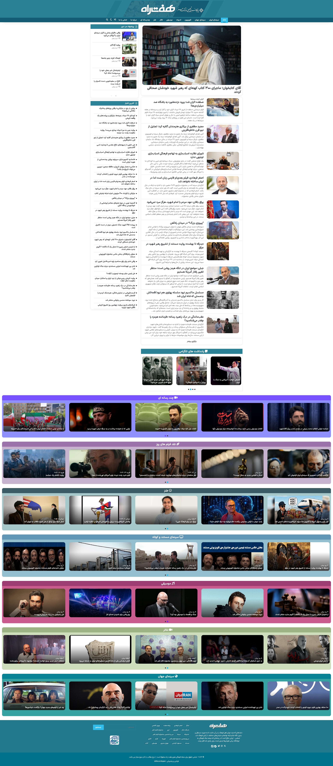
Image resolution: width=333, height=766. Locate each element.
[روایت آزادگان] (226, 370)
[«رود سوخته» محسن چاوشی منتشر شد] (232, 603)
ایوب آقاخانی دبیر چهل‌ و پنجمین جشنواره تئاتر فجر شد (175, 661)
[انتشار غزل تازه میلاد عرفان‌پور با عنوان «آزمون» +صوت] (166, 417)
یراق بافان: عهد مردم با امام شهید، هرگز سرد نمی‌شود (175, 202)
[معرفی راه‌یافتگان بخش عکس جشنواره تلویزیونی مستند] (232, 556)
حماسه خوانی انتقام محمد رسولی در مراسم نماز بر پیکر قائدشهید (303, 428)
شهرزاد (164, 739)
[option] (226, 370)
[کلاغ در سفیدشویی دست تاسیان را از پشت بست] (129, 84)
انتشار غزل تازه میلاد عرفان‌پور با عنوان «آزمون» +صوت (175, 428)
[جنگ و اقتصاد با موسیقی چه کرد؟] (166, 603)
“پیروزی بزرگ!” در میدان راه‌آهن (187, 223)
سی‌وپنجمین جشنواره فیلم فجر (179, 739)
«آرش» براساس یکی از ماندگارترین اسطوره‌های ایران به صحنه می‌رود (104, 661)
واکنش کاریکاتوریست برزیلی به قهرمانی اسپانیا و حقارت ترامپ (107, 521)
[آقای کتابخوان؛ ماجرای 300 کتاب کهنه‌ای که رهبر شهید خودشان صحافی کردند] (191, 55)
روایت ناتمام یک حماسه (55, 475)
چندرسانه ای (145, 20)
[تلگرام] (218, 746)
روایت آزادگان (235, 382)
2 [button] (192, 389)
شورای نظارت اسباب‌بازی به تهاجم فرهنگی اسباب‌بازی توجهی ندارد (176, 155)
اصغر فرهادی (178, 725)
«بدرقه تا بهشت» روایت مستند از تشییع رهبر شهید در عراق (175, 246)
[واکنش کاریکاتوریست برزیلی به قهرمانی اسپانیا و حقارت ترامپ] (100, 510)
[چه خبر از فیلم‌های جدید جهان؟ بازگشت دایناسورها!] (34, 695)
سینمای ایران (214, 20)
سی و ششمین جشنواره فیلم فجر (163, 734)
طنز (154, 20)
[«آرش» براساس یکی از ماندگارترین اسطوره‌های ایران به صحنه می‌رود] (100, 649)
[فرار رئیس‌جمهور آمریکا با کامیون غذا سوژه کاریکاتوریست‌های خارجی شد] (298, 510)
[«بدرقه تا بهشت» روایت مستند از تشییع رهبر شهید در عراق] (223, 251)
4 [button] (188, 389)
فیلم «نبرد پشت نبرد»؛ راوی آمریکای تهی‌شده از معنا (111, 475)
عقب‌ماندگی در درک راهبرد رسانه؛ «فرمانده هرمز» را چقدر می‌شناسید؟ (177, 319)
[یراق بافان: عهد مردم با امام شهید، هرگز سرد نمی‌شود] (223, 209)
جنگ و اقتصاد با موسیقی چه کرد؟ (183, 614)
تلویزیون (188, 20)
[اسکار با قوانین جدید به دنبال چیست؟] (232, 463)
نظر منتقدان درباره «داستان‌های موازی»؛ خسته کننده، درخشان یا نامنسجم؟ (167, 475)
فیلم (156, 739)
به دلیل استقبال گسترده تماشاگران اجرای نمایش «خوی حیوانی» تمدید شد (234, 661)
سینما (179, 734)
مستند (187, 743)
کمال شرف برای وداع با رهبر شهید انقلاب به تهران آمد (44, 521)
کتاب (146, 743)
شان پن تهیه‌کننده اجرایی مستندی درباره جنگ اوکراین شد (240, 707)
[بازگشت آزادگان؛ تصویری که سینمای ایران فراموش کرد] (298, 463)
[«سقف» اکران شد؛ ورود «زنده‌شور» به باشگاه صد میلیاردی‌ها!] (223, 107)
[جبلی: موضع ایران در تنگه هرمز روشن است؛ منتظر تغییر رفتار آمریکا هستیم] (223, 275)
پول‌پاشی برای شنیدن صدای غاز (118, 614)
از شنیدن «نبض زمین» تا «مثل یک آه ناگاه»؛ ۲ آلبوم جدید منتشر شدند (301, 614)
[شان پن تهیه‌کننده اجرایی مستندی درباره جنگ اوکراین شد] (232, 695)
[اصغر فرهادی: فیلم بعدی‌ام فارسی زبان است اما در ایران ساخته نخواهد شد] (223, 185)
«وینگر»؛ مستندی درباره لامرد (119, 568)
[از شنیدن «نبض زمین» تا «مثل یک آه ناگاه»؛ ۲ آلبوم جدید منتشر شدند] (298, 603)
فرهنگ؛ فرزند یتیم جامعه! (196, 382)
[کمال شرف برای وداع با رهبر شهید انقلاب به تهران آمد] (34, 510)
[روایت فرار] (157, 370)
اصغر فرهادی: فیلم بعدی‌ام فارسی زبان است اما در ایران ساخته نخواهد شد (177, 180)
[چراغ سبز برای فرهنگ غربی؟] (166, 510)
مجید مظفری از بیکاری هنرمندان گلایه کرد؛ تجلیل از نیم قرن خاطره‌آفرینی (176, 128)
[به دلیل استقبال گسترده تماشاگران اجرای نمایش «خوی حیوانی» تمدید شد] (232, 649)
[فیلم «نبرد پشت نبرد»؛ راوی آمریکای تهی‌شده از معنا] (100, 463)
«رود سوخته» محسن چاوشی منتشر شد (247, 614)
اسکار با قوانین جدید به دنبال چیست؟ (247, 475)
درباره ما (134, 20)
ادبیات (178, 20)
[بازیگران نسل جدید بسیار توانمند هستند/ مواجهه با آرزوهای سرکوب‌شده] (34, 649)
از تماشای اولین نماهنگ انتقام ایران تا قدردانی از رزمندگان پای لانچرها (37, 428)
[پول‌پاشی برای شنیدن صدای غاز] (100, 603)
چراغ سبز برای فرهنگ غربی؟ (186, 521)
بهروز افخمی (156, 725)
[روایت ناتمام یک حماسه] (34, 463)
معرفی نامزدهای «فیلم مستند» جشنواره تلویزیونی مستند (43, 568)
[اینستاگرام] (221, 746)
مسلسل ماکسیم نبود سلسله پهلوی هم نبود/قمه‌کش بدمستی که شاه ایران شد (175, 294)
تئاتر (161, 20)
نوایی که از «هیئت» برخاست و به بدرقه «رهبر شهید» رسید (108, 428)
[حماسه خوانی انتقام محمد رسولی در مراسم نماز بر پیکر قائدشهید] (298, 417)
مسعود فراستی (176, 743)
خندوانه (186, 734)
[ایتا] (212, 746)
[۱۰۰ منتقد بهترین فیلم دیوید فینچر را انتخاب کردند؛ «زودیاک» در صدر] (298, 695)
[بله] (215, 746)
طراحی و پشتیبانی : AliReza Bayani (166, 761)
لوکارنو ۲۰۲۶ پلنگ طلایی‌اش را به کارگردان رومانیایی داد (109, 707)
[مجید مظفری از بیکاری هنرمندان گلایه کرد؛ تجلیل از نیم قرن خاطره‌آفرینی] (223, 134)
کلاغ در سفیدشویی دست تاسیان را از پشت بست (107, 82)
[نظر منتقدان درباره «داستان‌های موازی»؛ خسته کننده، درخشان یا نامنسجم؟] (166, 463)
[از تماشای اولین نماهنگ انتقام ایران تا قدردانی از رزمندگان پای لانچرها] (34, 417)
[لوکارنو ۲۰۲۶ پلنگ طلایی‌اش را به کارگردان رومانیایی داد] (100, 695)
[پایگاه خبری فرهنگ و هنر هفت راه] (166, 9)
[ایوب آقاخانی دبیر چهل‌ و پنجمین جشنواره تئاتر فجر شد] (166, 649)
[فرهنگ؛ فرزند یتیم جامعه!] (191, 370)
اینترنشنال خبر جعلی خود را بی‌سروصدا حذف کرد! (110, 72)
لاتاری (149, 739)
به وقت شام (185, 730)
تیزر (168, 730)
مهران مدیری (164, 743)
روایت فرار (167, 382)
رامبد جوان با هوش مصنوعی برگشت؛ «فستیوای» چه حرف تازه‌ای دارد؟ (236, 521)
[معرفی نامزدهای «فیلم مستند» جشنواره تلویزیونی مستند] (34, 556)
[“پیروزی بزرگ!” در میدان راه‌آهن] (223, 230)
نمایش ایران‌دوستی (321, 661)
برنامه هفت (166, 725)
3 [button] (190, 389)
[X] (224, 746)
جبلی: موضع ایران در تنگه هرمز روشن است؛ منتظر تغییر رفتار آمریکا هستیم (177, 270)
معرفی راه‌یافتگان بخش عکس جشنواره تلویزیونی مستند (241, 568)
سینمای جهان (200, 20)
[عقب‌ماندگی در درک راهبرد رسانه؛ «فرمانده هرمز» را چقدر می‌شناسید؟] (223, 324)
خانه (224, 20)
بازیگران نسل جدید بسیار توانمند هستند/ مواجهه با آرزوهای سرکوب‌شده (37, 661)
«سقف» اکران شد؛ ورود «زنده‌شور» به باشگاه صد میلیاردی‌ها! (178, 104)
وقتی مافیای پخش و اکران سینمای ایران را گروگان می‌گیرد (107, 34)
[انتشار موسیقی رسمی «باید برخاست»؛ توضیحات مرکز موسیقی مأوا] (232, 417)
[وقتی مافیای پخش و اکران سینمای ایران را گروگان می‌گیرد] (129, 36)
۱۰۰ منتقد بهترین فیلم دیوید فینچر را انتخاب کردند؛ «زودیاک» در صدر (302, 707)
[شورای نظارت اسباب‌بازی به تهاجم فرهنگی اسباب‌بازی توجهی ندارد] (223, 161)
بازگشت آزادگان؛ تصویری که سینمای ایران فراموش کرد (308, 475)
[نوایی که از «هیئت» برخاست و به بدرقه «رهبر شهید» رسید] (100, 417)
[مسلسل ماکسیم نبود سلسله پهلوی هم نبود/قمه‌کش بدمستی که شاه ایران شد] (223, 300)
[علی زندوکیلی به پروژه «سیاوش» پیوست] (34, 603)
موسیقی (169, 20)
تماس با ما (123, 20)
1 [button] (195, 389)
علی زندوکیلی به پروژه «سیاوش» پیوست (49, 614)
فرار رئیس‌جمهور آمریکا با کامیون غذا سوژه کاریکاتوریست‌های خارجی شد (301, 521)
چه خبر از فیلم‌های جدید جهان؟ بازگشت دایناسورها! (44, 707)
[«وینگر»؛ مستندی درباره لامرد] (100, 556)
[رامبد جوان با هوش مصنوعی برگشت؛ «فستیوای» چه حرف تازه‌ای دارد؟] (232, 510)
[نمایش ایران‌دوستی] (298, 649)
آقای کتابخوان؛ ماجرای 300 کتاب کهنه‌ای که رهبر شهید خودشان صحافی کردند (194, 90)
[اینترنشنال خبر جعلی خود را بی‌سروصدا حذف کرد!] (129, 73)
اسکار (187, 725)
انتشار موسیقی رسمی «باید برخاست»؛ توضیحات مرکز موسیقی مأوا (237, 428)
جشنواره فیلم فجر (157, 730)
